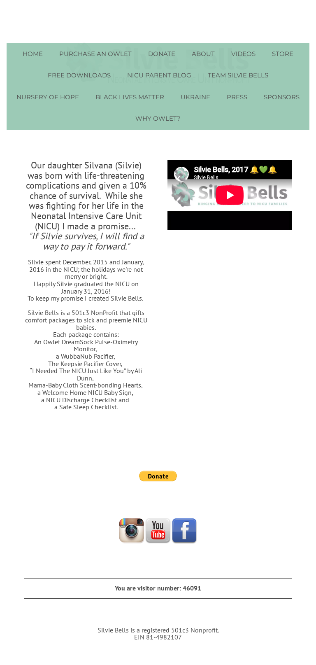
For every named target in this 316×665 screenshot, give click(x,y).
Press (237, 97)
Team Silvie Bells (238, 75)
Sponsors (282, 97)
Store (282, 54)
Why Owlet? (158, 118)
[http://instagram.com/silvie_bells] (131, 530)
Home (33, 54)
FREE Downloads (79, 75)
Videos (243, 54)
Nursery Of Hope (47, 97)
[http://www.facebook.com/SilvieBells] (184, 530)
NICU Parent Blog (159, 75)
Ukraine (195, 97)
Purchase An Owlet (95, 54)
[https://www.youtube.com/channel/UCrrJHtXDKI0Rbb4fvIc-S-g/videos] (158, 530)
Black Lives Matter (129, 97)
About (203, 54)
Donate (161, 54)
